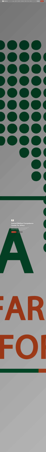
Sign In (38, 1)
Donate (42, 1)
